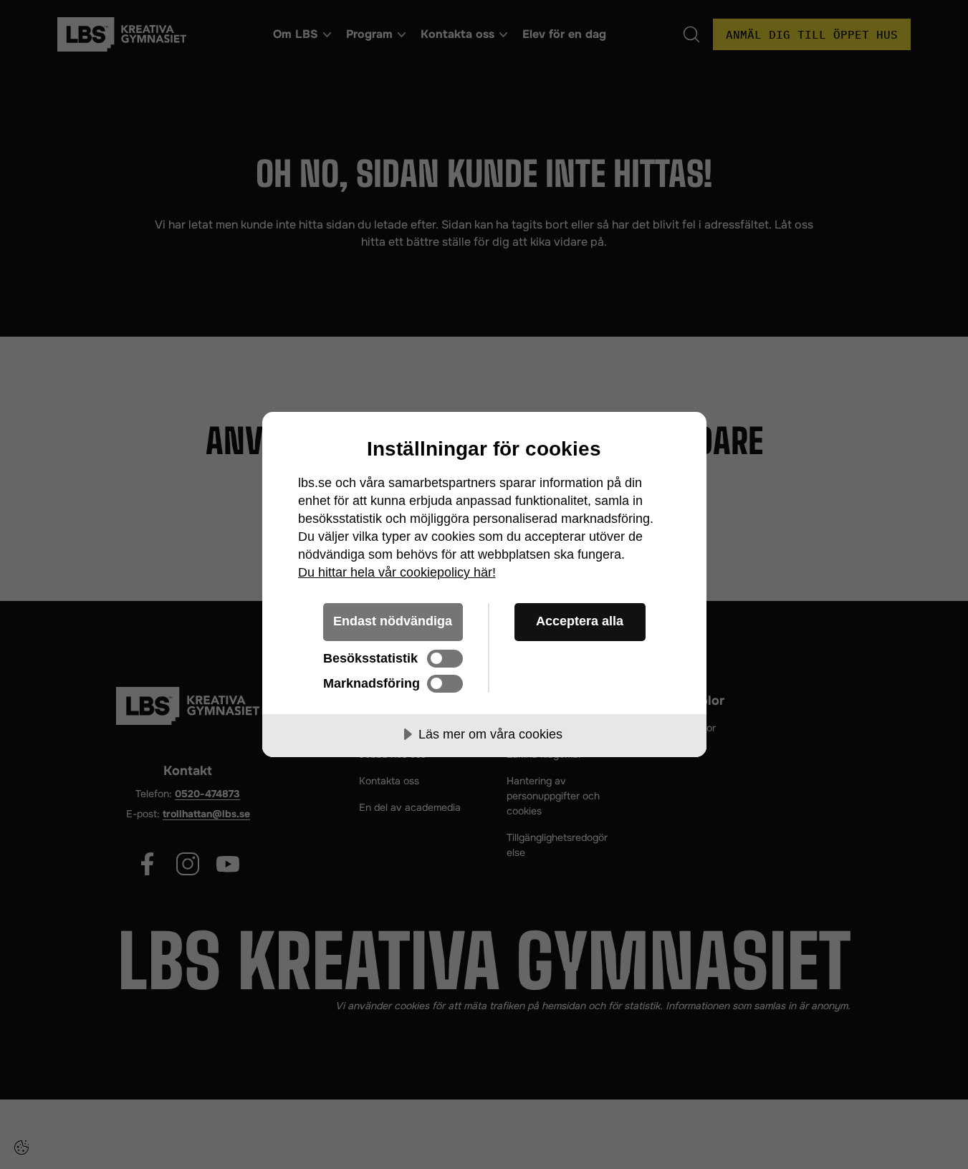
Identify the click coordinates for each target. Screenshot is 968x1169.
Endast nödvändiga (392, 621)
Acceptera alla (579, 621)
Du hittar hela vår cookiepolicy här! (397, 572)
